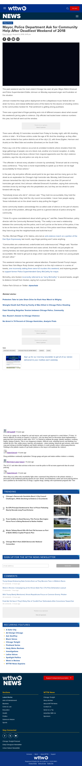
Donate (74, 8)
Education (6, 710)
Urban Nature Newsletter (11, 748)
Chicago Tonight (13, 642)
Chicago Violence (9, 350)
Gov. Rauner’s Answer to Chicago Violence (21, 315)
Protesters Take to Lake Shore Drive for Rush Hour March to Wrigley (32, 299)
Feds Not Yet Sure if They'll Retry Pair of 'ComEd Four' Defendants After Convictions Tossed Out (38, 601)
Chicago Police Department (27, 350)
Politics (8, 23)
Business (6, 703)
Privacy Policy (33, 763)
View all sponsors (41, 127)
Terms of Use (42, 763)
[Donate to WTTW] (41, 757)
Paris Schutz (7, 34)
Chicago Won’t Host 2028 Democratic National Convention (24, 542)
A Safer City (11, 629)
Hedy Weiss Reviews (15, 648)
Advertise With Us (50, 713)
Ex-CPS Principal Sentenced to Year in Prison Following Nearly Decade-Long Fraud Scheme (27, 508)
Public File (50, 763)
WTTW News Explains (16, 663)
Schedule (29, 754)
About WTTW (44, 754)
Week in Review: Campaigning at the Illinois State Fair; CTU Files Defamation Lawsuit (34, 588)
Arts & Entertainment (10, 700)
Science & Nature (9, 719)
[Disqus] (41, 399)
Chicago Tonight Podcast (11, 741)
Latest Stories (7, 697)
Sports (5, 722)
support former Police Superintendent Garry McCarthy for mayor (31, 271)
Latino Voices (12, 654)
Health (5, 713)
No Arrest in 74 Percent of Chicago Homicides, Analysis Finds (29, 321)
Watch (36, 754)
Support (53, 754)
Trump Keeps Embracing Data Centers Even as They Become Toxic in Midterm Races (34, 581)
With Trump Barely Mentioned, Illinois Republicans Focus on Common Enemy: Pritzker (35, 594)
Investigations (12, 651)
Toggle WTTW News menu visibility (78, 16)
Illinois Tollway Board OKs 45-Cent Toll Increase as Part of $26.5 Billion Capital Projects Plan (27, 531)
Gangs (42, 350)
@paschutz (33, 285)
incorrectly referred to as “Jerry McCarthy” (39, 277)
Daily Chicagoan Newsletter (12, 744)
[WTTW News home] (11, 16)
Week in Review (13, 660)
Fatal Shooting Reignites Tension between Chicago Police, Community (33, 310)
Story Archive (48, 700)
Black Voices (11, 639)
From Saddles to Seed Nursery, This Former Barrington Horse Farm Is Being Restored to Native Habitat (27, 520)
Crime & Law (7, 707)
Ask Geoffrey (11, 636)
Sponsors (47, 716)
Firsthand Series (13, 645)
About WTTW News (50, 703)
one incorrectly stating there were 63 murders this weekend (34, 268)
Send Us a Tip (48, 710)
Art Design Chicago (14, 632)
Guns (48, 350)
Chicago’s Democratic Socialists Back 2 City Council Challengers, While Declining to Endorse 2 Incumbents (27, 497)
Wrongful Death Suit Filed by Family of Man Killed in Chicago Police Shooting (36, 305)
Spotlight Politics (13, 657)
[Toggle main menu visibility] (5, 8)
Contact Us (47, 707)
